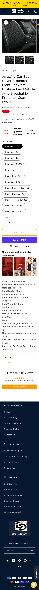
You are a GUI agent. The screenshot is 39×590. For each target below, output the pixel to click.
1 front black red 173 (15, 194)
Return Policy (10, 418)
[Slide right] (36, 60)
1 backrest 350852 (14, 164)
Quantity (6, 217)
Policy (7, 412)
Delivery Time (10, 484)
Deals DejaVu (22, 586)
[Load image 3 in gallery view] (29, 60)
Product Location (12, 506)
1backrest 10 (11, 170)
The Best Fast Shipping (15, 456)
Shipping (5, 115)
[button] (3, 11)
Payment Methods (13, 495)
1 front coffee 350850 (16, 200)
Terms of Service (12, 423)
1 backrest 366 (12, 182)
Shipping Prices (11, 501)
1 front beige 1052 (14, 206)
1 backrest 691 (12, 152)
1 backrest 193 (12, 146)
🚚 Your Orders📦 (13, 512)
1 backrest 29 (12, 158)
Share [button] (8, 362)
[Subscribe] (32, 550)
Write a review (19, 387)
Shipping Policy (11, 429)
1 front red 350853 (14, 212)
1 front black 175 (13, 176)
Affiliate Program (12, 462)
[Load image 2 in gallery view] (19, 60)
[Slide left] (2, 60)
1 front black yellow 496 (17, 188)
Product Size (10, 489)
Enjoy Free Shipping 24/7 (16, 451)
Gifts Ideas (9, 468)
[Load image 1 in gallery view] (9, 60)
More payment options (19, 246)
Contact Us (9, 435)
